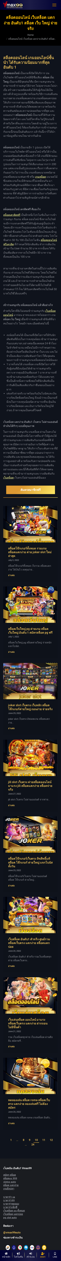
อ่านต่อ (11, 575)
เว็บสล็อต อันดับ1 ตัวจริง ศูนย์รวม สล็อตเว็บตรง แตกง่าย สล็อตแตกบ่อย (29, 943)
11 (43, 1140)
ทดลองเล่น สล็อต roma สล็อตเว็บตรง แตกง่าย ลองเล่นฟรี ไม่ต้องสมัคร (29, 1103)
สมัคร (42, 1257)
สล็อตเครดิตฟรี (11, 215)
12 (51, 1140)
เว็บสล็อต (8, 477)
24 (32, 1144)
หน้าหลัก (6, 1257)
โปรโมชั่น (18, 1257)
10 (36, 1140)
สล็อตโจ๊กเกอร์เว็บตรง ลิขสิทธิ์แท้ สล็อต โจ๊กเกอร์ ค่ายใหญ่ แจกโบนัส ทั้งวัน (30, 862)
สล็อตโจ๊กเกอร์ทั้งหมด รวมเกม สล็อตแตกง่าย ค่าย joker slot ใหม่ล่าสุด (30, 552)
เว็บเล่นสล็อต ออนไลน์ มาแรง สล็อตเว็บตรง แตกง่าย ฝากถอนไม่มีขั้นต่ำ (27, 1023)
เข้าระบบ (31, 1257)
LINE (55, 1257)
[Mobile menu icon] (54, 5)
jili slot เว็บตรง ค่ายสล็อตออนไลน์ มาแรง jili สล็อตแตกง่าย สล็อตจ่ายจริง (30, 785)
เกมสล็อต (40, 176)
